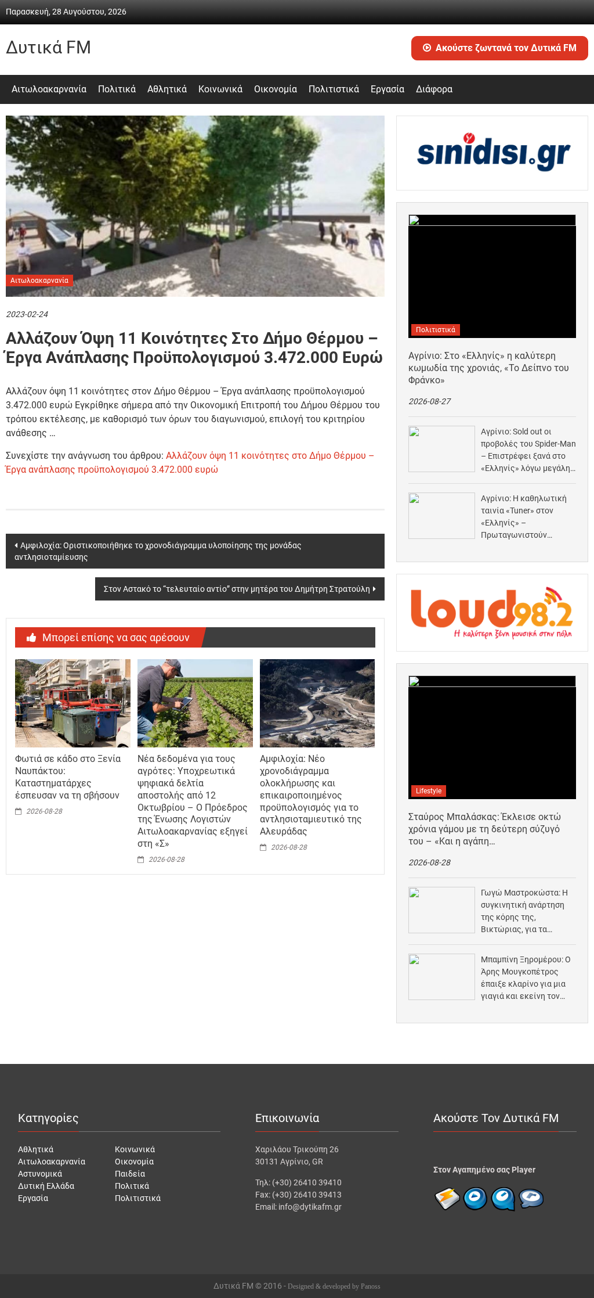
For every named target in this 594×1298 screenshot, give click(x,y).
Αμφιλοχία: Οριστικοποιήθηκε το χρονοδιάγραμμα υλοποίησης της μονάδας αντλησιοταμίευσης (158, 551)
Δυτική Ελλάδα (46, 1186)
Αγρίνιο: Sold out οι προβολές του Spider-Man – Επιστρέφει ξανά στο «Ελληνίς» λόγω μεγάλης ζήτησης (528, 450)
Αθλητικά (167, 89)
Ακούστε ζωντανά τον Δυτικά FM (506, 47)
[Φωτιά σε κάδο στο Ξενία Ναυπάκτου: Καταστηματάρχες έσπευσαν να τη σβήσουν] (72, 702)
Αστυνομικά (40, 1173)
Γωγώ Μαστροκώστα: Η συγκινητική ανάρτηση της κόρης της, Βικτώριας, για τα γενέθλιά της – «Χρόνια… (527, 912)
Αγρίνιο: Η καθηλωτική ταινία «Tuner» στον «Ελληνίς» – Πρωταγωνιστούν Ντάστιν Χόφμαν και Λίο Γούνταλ (525, 517)
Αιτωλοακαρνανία (49, 89)
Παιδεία (130, 1173)
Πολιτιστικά (334, 89)
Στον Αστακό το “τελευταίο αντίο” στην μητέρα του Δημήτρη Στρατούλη (237, 589)
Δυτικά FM (48, 47)
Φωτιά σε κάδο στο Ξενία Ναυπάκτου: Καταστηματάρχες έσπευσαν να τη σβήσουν (68, 776)
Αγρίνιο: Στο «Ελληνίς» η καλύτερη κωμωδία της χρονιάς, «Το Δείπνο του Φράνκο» (488, 368)
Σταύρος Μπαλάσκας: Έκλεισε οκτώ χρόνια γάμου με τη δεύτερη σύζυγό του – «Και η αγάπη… (484, 829)
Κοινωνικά (220, 89)
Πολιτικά (117, 89)
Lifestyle (428, 791)
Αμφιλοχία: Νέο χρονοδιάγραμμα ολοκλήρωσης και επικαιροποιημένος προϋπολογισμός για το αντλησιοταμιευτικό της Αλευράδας (311, 795)
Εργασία (387, 89)
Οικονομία (275, 89)
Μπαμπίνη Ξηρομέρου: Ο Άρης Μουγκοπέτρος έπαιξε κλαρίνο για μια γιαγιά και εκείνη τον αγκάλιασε (526, 978)
